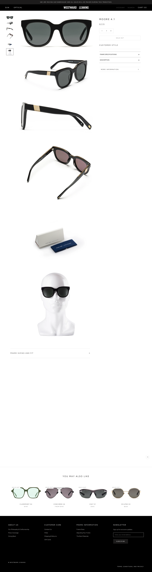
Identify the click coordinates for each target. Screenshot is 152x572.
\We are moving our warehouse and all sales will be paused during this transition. (76, 2)
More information (110, 69)
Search (131, 7)
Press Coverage (13, 533)
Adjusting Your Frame (83, 533)
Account (120, 7)
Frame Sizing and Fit (21, 353)
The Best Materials (83, 536)
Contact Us (48, 529)
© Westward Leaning (17, 562)
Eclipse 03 (126, 504)
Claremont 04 (26, 504)
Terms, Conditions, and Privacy (130, 566)
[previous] (6, 494)
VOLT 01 (92, 504)
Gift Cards (47, 540)
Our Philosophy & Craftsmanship (18, 529)
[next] (145, 494)
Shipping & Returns (50, 536)
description (120, 60)
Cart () (142, 7)
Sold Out (120, 38)
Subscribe (120, 541)
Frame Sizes (80, 529)
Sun (7, 7)
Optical (18, 7)
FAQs (46, 533)
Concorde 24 (59, 504)
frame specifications (120, 54)
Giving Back (12, 536)
